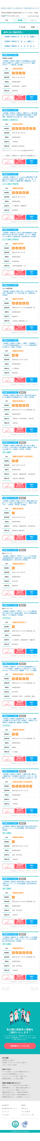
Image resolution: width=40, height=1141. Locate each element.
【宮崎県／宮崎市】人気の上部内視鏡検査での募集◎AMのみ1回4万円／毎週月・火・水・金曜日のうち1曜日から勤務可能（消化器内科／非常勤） (19, 234)
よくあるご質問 (18, 1078)
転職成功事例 (6, 1078)
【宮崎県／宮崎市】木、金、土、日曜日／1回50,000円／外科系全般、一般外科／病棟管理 (21, 41)
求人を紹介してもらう (20, 98)
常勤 (6, 20)
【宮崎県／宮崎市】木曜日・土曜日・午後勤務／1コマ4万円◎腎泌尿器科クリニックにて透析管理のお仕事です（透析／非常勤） (20, 345)
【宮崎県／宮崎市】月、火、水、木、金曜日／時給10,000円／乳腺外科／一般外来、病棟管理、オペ (21, 37)
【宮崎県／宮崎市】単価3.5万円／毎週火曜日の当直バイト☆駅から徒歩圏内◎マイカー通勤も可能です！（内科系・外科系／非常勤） (19, 503)
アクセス (4, 1114)
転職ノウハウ (6, 1085)
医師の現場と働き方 (22, 1087)
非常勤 (20, 20)
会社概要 (4, 1105)
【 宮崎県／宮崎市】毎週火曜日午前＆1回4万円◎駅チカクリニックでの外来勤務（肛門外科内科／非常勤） (19, 828)
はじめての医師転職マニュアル (12, 1074)
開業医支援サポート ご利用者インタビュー (16, 1097)
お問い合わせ (24, 1108)
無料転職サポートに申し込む (20, 1046)
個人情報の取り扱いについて (9, 1108)
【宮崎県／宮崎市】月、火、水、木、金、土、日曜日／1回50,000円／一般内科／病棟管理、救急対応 (21, 46)
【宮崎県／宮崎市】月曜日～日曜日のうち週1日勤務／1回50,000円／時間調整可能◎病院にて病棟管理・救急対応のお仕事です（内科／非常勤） (19, 115)
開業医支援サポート (8, 1092)
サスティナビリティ (26, 1114)
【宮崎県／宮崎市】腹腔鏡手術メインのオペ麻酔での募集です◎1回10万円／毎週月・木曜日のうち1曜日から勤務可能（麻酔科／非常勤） (20, 720)
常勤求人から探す (8, 1060)
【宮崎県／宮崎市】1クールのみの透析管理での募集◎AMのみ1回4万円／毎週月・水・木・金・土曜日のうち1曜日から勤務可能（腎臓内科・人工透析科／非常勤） (19, 179)
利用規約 (23, 1105)
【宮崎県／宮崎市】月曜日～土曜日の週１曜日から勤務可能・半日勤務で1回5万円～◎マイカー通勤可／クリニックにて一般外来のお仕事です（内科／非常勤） (19, 776)
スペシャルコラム (8, 1090)
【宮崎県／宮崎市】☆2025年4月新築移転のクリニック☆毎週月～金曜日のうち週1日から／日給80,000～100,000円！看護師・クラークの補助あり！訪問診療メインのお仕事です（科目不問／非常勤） (19, 668)
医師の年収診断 (22, 1092)
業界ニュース (20, 1090)
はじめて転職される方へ (21, 1071)
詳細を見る (32, 97)
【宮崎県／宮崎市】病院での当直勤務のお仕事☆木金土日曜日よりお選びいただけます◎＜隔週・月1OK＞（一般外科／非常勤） (19, 63)
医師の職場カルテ (23, 1094)
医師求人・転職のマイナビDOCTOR (11, 8)
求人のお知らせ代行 (8, 1094)
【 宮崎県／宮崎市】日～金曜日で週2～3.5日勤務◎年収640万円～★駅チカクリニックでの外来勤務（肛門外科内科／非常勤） (19, 939)
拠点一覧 (23, 1076)
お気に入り (8, 98)
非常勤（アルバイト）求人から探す (14, 1062)
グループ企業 (24, 1111)
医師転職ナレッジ (8, 1087)
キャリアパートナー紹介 (10, 1076)
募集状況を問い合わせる (20, 430)
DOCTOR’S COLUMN (20, 1085)
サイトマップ (5, 1111)
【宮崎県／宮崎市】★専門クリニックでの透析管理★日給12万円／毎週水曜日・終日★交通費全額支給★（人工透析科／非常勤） (19, 613)
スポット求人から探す (9, 1065)
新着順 (33, 27)
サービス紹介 (6, 1071)
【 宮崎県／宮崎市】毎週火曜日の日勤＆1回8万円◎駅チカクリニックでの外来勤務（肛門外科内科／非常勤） (19, 883)
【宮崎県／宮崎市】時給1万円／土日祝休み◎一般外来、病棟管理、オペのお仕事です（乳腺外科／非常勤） (19, 293)
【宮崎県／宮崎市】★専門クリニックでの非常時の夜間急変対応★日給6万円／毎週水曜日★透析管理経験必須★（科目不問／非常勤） (19, 558)
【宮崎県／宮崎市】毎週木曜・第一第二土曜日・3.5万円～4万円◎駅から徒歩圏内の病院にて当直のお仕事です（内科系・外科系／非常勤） (19, 447)
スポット (33, 20)
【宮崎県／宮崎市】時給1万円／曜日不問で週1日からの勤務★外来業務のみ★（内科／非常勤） (19, 396)
